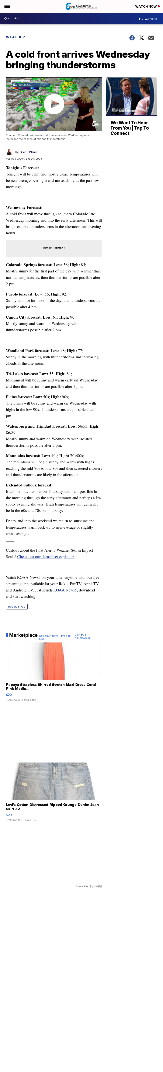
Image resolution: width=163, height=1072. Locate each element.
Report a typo (16, 606)
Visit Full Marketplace (83, 636)
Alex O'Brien (29, 152)
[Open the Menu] (7, 6)
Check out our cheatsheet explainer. (45, 556)
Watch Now (146, 6)
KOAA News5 (65, 590)
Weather (15, 37)
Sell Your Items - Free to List (55, 637)
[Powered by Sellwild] (96, 886)
